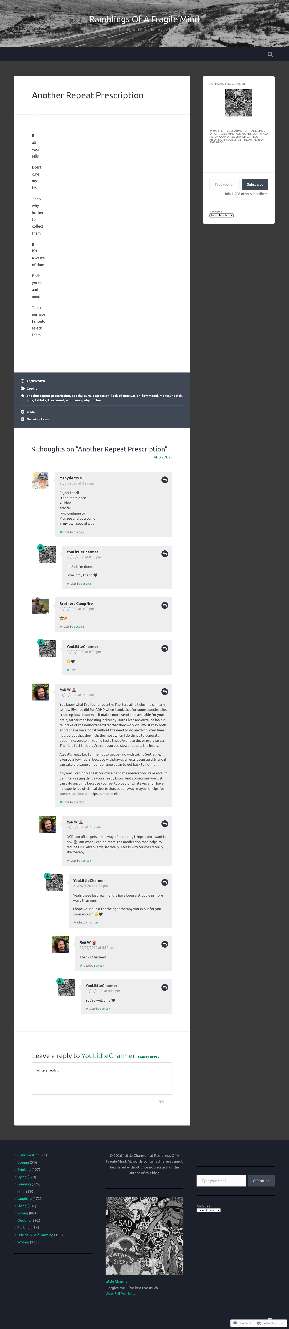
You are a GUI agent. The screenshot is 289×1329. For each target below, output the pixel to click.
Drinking (24, 1169)
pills (30, 400)
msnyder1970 (71, 478)
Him (20, 1191)
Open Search (270, 54)
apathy (77, 395)
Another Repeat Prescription (88, 95)
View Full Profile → (121, 1294)
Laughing (24, 1198)
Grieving (24, 1184)
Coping (32, 388)
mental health (171, 395)
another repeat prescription (48, 395)
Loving (22, 1213)
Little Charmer (117, 1281)
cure (87, 395)
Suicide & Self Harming (35, 1235)
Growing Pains (38, 419)
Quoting (24, 1220)
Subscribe (255, 184)
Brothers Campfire (76, 603)
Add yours (163, 457)
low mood (150, 395)
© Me (31, 412)
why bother (92, 400)
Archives (215, 211)
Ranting (23, 1227)
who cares (74, 400)
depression (101, 395)
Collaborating (28, 1155)
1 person (79, 802)
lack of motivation (125, 395)
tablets (40, 400)
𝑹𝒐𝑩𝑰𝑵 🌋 (67, 690)
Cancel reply (149, 1057)
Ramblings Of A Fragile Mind (144, 19)
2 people (79, 532)
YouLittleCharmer (82, 552)
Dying (22, 1177)
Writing (23, 1242)
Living (22, 1206)
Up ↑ (271, 1319)
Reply (164, 479)
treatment (56, 400)
